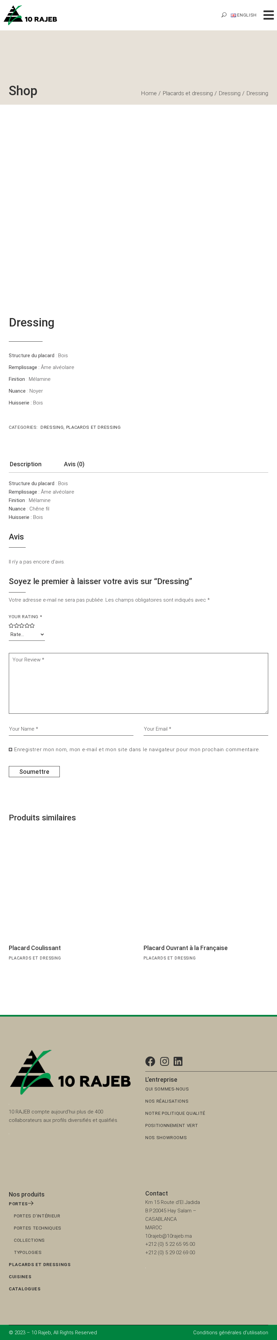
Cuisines (20, 1276)
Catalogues (25, 1288)
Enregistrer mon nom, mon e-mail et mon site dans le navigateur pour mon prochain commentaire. (137, 749)
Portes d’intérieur (37, 1215)
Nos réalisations (166, 1101)
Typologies (28, 1252)
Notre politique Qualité (175, 1113)
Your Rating (25, 616)
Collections (29, 1240)
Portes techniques (37, 1228)
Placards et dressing (93, 427)
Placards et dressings (40, 1264)
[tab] (26, 466)
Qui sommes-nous (167, 1089)
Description (26, 464)
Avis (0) (74, 464)
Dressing (52, 427)
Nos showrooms (166, 1137)
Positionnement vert (171, 1125)
